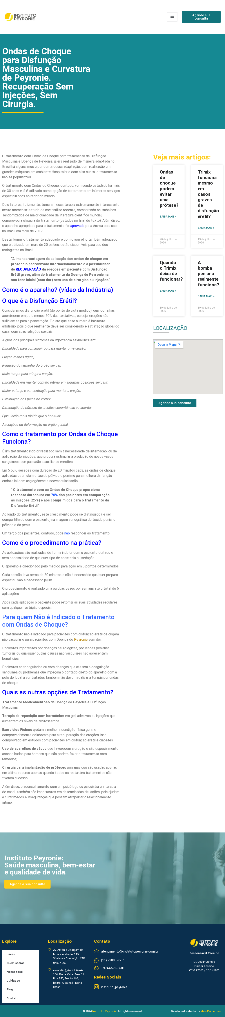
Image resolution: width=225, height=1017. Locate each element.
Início (11, 954)
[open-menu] (172, 17)
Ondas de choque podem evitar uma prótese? (169, 188)
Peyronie (81, 639)
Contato (12, 998)
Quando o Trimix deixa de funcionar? (171, 271)
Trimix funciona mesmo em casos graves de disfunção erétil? (208, 194)
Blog (10, 989)
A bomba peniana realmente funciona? (208, 273)
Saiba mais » (168, 216)
